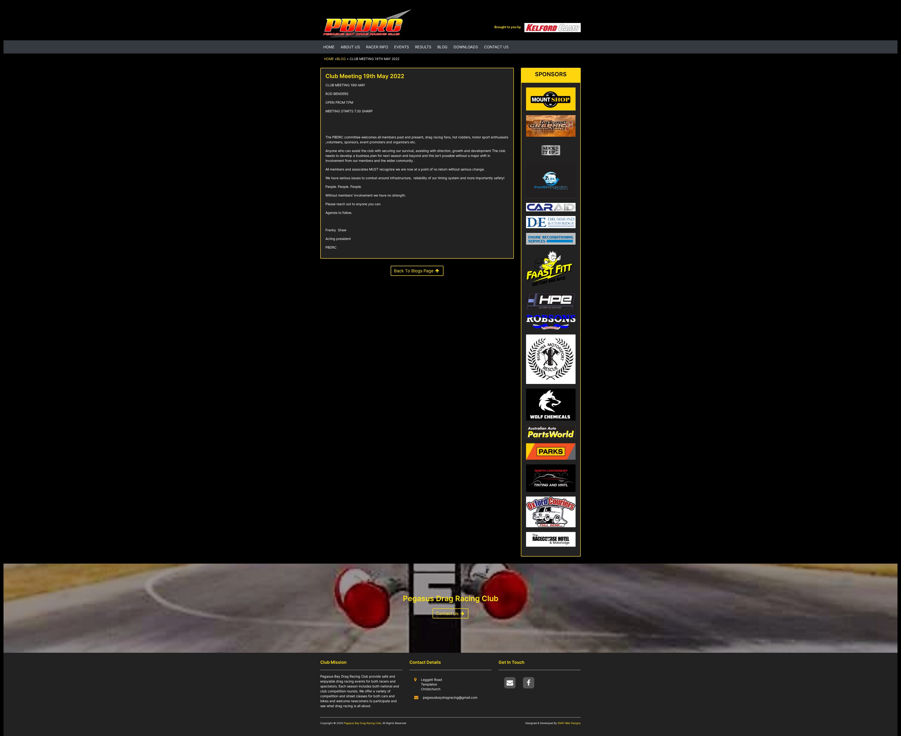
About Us (350, 47)
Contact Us (496, 47)
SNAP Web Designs (569, 723)
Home (329, 47)
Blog (442, 47)
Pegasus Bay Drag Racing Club (362, 723)
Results (423, 47)
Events (401, 47)
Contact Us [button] (448, 613)
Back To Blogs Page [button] (414, 270)
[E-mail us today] (510, 682)
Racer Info (377, 47)
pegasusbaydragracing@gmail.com (450, 697)
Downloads (466, 47)
